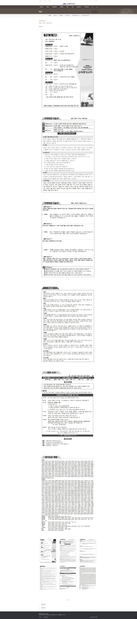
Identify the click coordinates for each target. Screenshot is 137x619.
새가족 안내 (54, 6)
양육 (67, 6)
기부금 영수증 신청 (85, 15)
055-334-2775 (63, 614)
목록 (68, 599)
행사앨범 (61, 15)
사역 (72, 6)
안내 (94, 11)
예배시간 (41, 1)
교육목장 (61, 6)
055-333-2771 (56, 614)
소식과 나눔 (86, 6)
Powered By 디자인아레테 (93, 617)
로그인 (91, 1)
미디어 (48, 6)
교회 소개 (41, 6)
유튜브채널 (49, 1)
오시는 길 (45, 1)
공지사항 (55, 15)
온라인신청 (67, 15)
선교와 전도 (79, 6)
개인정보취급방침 (45, 617)
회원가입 (96, 1)
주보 (50, 15)
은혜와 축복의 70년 (75, 15)
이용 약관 (40, 617)
